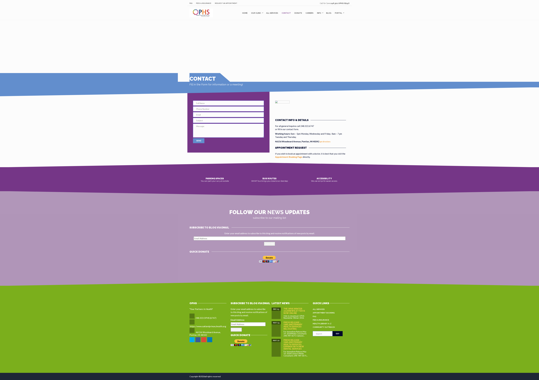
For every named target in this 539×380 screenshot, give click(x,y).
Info (319, 13)
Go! (337, 334)
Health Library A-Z (322, 324)
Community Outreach (324, 327)
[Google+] (204, 342)
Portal (338, 13)
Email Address (237, 320)
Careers (309, 13)
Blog (328, 13)
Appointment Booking (324, 313)
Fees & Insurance (203, 3)
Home (244, 13)
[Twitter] (192, 342)
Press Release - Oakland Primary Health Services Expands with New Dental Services (294, 344)
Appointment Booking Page (288, 157)
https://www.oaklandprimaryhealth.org (208, 326)
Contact (286, 13)
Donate (298, 13)
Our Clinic (256, 13)
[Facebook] (198, 342)
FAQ (190, 3)
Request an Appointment (226, 3)
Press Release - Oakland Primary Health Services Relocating (293, 325)
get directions (325, 141)
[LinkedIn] (210, 342)
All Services (272, 13)
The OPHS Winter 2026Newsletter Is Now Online (294, 311)
